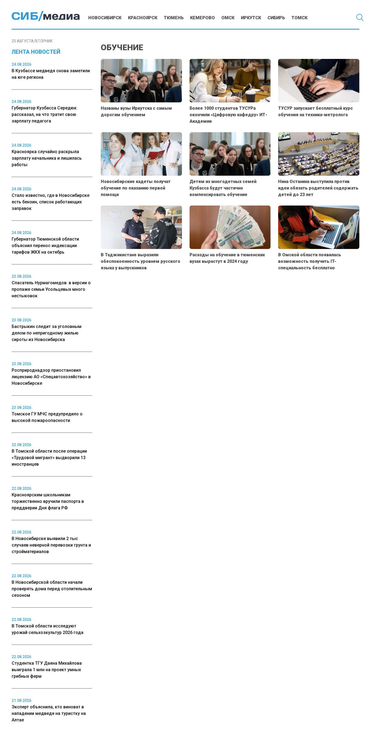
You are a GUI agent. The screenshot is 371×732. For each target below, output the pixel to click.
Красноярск (142, 17)
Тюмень (174, 17)
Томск (299, 17)
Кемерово (202, 17)
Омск (227, 17)
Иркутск (251, 17)
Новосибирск (104, 17)
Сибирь (276, 17)
